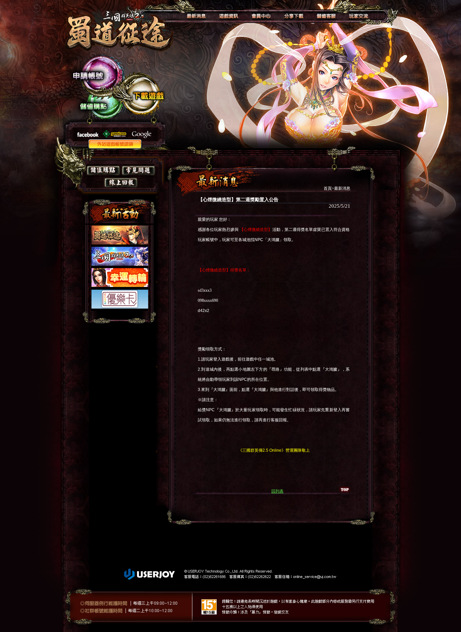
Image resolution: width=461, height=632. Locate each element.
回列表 (277, 491)
